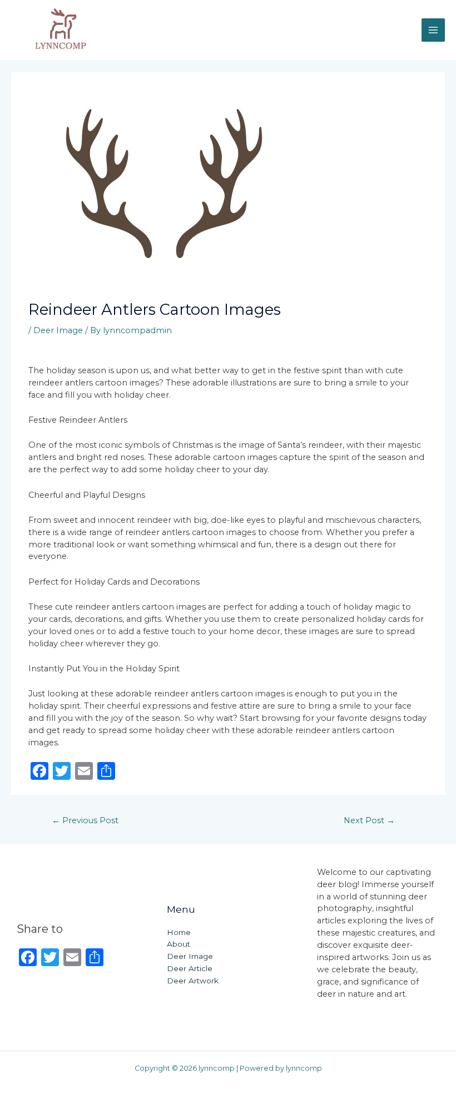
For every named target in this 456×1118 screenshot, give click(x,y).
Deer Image (58, 330)
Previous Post (85, 820)
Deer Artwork (193, 980)
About (178, 943)
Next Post (369, 820)
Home (179, 932)
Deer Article (189, 968)
